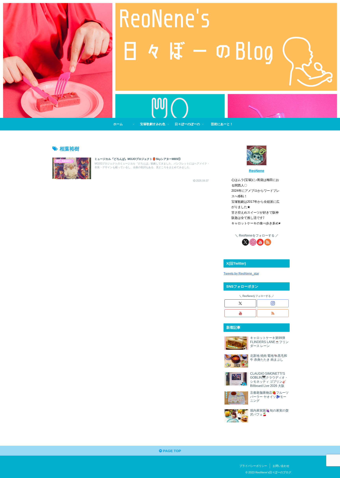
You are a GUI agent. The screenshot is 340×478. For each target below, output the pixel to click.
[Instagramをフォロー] (252, 242)
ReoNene (256, 171)
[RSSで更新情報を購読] (267, 242)
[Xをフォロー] (245, 242)
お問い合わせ (281, 465)
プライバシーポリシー (253, 465)
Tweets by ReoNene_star (241, 273)
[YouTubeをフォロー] (260, 242)
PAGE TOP (171, 451)
